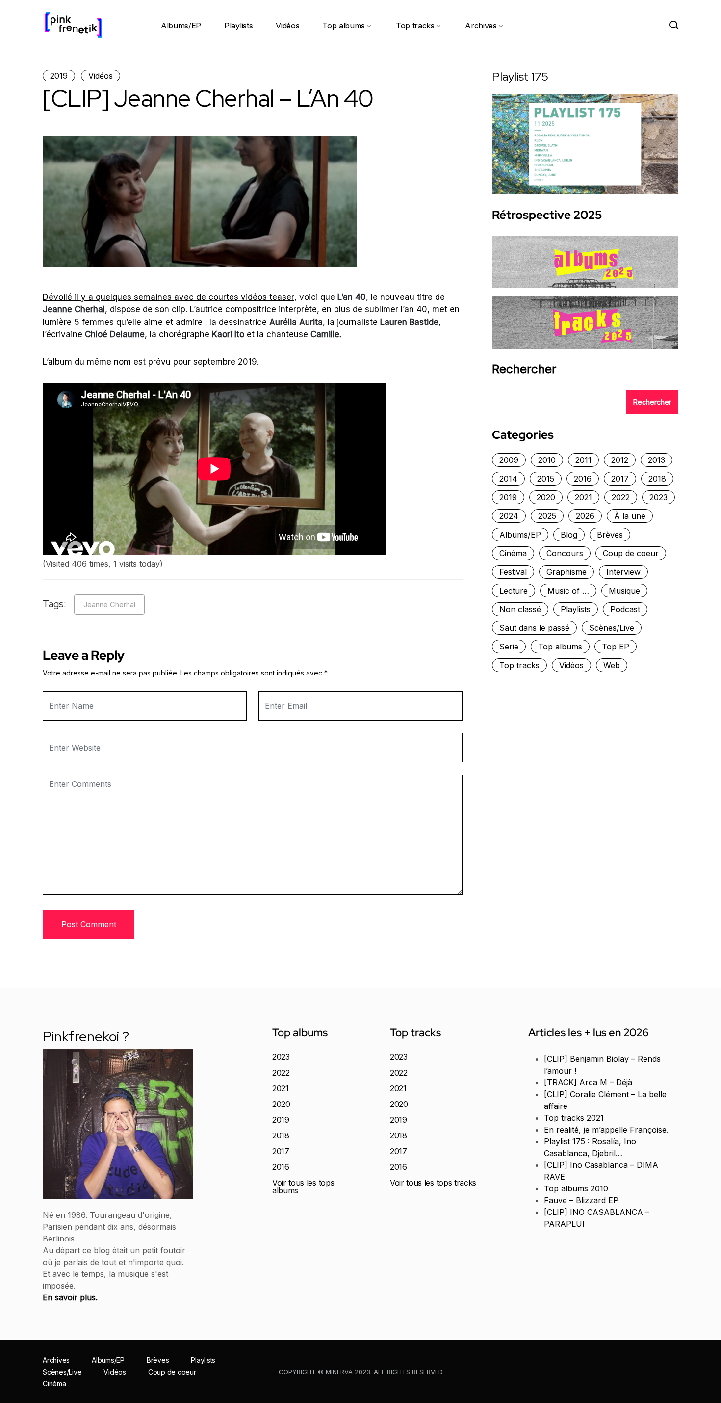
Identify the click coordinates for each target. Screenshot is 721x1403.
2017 (620, 479)
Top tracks (415, 25)
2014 (508, 479)
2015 (545, 479)
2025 (547, 516)
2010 (547, 460)
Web (611, 665)
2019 (59, 76)
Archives (480, 25)
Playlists (238, 25)
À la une (629, 516)
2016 (583, 479)
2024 (508, 516)
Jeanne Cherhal (109, 604)
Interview (623, 572)
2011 (583, 460)
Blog (569, 535)
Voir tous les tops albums (303, 1186)
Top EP (615, 646)
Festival (513, 572)
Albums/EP (181, 25)
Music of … (568, 590)
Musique (624, 590)
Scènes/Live (611, 628)
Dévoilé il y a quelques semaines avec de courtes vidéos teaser (168, 297)
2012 (619, 460)
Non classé (520, 609)
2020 (546, 497)
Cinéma (513, 553)
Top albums (343, 25)
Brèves (610, 535)
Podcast (625, 609)
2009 (508, 460)
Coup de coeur (631, 553)
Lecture (513, 590)
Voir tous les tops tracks (433, 1183)
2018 (657, 479)
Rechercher (524, 369)
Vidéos (287, 25)
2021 (583, 497)
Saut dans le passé (534, 628)
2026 (585, 516)
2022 (621, 497)
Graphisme (566, 572)
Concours (564, 553)
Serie (508, 646)
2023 (658, 497)
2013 (656, 460)
